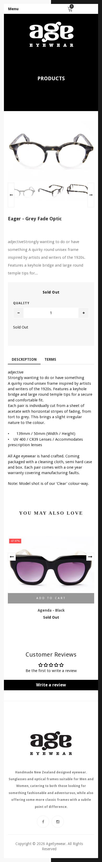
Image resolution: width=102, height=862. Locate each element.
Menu (13, 9)
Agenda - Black (51, 610)
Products (51, 78)
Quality (21, 303)
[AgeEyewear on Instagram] (58, 821)
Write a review (51, 684)
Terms (50, 359)
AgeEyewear (56, 844)
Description (24, 359)
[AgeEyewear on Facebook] (43, 821)
